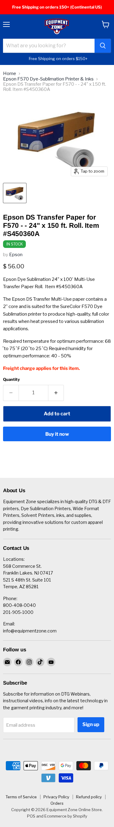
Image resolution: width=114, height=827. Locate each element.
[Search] (103, 46)
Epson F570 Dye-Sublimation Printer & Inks (48, 79)
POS (31, 816)
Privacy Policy (56, 796)
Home (9, 73)
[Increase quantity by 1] (56, 393)
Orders (57, 803)
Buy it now (57, 434)
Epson (15, 254)
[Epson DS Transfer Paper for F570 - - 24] (14, 193)
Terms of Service (21, 796)
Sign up (90, 724)
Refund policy (89, 796)
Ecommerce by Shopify (65, 816)
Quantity (11, 379)
